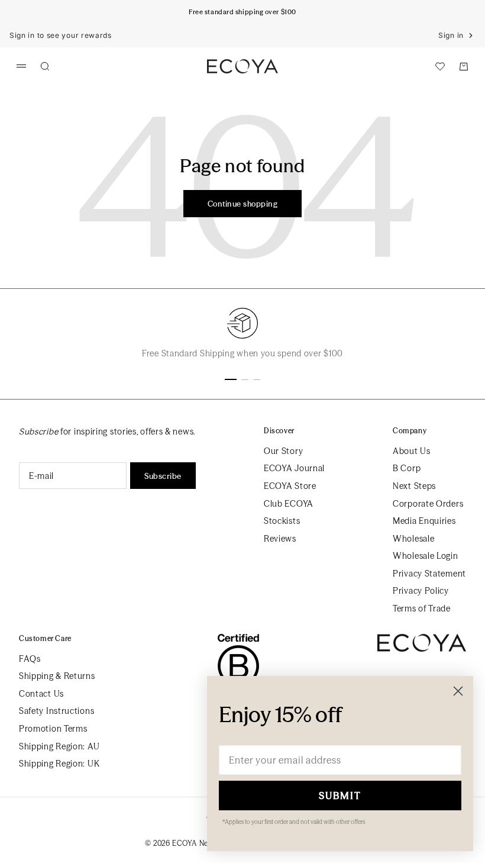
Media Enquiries (424, 521)
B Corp (407, 468)
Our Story (283, 451)
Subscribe (163, 476)
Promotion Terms (53, 728)
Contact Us (41, 693)
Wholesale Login (425, 555)
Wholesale (413, 538)
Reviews (280, 538)
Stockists (282, 521)
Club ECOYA (288, 503)
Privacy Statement (429, 573)
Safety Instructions (56, 711)
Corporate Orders (428, 503)
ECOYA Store (290, 486)
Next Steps (414, 486)
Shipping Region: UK (59, 763)
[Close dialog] (458, 691)
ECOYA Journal (294, 468)
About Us (412, 451)
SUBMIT (340, 795)
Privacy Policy (421, 590)
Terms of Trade (422, 608)
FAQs (30, 658)
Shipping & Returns (57, 676)
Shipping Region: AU (59, 746)
